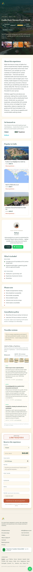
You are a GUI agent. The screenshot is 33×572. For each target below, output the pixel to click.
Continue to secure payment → (16, 501)
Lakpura (4, 16)
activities (12, 16)
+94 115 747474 (25, 533)
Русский (9, 563)
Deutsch (20, 559)
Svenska (17, 563)
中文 (27, 563)
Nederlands (23, 561)
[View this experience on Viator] (8, 132)
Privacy (3, 544)
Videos (3, 535)
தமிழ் (21, 563)
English (3, 559)
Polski (28, 561)
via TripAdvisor (19, 379)
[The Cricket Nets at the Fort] (21, 360)
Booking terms (5, 542)
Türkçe (24, 563)
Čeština (11, 559)
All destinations (6, 530)
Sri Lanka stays (5, 533)
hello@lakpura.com (26, 530)
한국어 (18, 561)
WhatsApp (18, 247)
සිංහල (13, 563)
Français (4, 561)
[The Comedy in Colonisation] (11, 360)
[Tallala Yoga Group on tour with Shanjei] (16, 360)
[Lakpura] (3, 3)
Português (4, 563)
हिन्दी (7, 561)
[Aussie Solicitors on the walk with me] (26, 360)
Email (8, 247)
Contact (4, 540)
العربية (7, 559)
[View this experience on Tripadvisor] (21, 132)
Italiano (10, 561)
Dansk (15, 559)
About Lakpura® (6, 537)
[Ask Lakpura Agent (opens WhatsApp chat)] (30, 569)
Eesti (28, 559)
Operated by (17, 25)
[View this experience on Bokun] (7, 135)
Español (24, 559)
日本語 (14, 561)
